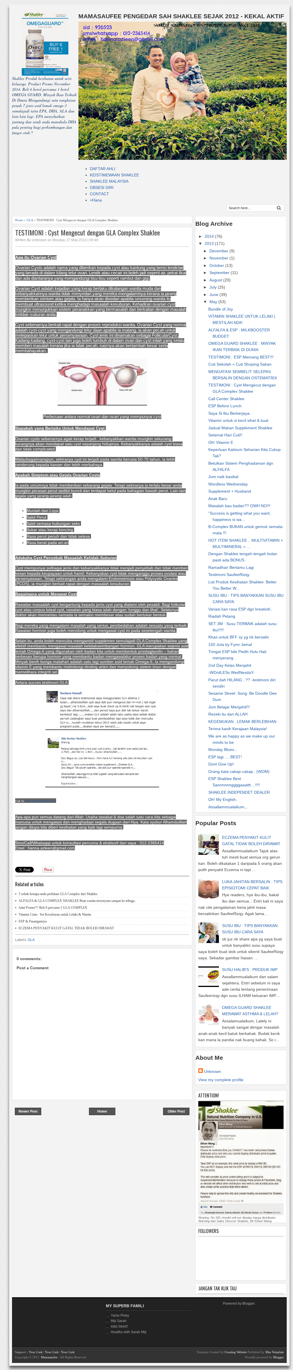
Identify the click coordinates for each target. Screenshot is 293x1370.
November (219, 258)
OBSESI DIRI (102, 187)
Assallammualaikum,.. (228, 807)
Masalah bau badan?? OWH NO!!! (239, 505)
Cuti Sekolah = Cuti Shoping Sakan (240, 364)
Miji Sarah (118, 1321)
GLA (30, 220)
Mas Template (275, 1352)
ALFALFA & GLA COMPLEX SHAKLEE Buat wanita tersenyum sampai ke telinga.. (77, 901)
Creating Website (236, 1352)
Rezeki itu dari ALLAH (228, 714)
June (214, 294)
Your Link (36, 1352)
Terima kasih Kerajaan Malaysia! (237, 728)
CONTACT (99, 194)
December (219, 251)
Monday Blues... (222, 749)
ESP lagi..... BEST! (225, 757)
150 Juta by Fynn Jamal (230, 644)
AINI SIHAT (119, 1327)
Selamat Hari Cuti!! (225, 435)
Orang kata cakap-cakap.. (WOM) (239, 771)
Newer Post (28, 1111)
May (213, 301)
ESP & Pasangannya (33, 921)
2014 (210, 236)
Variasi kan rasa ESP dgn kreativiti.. (240, 609)
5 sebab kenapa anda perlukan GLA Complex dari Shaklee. (58, 894)
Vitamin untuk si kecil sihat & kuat (238, 420)
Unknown (212, 1071)
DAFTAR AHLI (102, 168)
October (217, 265)
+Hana (96, 200)
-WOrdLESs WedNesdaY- (231, 672)
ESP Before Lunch (224, 406)
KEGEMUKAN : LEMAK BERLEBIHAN (242, 721)
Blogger (248, 1303)
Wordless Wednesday (228, 484)
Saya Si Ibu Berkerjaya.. (230, 413)
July (213, 287)
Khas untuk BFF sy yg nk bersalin (238, 637)
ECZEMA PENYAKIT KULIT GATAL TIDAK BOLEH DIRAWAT (66, 928)
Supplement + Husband (229, 491)
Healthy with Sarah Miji (128, 1332)
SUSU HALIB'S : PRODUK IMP (250, 969)
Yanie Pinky (120, 1315)
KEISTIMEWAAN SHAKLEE (114, 175)
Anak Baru (217, 498)
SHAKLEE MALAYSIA (109, 181)
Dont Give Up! (221, 764)
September (220, 272)
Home (19, 220)
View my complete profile (220, 1079)
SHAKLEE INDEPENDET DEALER (239, 792)
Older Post (176, 1111)
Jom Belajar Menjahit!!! (229, 707)
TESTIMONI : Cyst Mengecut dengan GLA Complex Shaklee (87, 232)
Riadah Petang (221, 616)
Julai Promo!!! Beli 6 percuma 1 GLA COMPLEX (53, 908)
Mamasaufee (49, 1357)
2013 (210, 243)
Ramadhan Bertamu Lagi (231, 567)
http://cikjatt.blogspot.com (40, 801)
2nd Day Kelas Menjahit (229, 665)
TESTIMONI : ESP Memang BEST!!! (241, 357)
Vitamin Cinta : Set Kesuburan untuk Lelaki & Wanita (55, 914)
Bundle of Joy (220, 309)
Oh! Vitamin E (220, 442)
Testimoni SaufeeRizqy (229, 574)
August (216, 280)
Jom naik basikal (223, 476)
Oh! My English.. (223, 799)
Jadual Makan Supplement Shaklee (240, 428)
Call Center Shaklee (226, 398)
